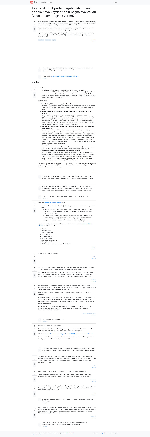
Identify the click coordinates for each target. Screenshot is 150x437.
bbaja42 (94, 247)
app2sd (54, 40)
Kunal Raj (94, 379)
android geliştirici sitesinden (52, 202)
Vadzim (45, 78)
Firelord (45, 426)
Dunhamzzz (93, 40)
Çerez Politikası (70, 433)
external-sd (41, 40)
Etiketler (49, 2)
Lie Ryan (94, 279)
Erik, (44, 352)
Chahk (94, 170)
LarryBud (45, 198)
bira (95, 256)
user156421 (93, 416)
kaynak (94, 41)
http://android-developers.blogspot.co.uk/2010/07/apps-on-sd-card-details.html (68, 334)
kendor (94, 365)
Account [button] (115, 2)
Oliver (94, 392)
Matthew (45, 321)
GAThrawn (45, 71)
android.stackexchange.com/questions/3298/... (64, 76)
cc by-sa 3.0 (103, 433)
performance (48, 40)
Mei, (44, 182)
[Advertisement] (67, 53)
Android (43, 2)
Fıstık (95, 342)
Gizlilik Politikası (37, 435)
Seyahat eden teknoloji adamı (89, 313)
